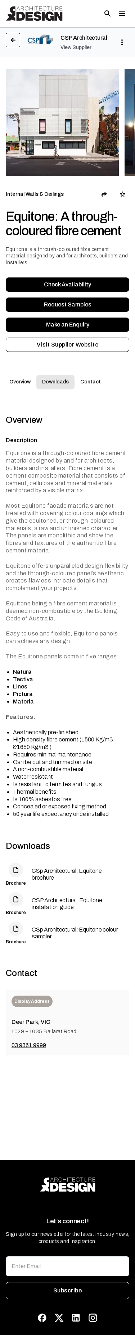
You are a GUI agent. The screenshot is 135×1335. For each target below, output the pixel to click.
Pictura (23, 694)
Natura (22, 672)
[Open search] (107, 13)
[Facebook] (42, 1318)
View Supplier (75, 47)
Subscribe (67, 1290)
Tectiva (23, 679)
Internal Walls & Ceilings (35, 194)
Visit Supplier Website (67, 345)
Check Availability (67, 284)
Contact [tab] (90, 381)
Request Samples (67, 304)
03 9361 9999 (29, 1045)
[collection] (122, 194)
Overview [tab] (20, 381)
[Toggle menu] (122, 13)
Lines (20, 686)
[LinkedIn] (76, 1318)
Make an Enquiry (67, 324)
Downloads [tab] (55, 381)
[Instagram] (93, 1318)
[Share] (104, 194)
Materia (23, 701)
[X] (59, 1318)
